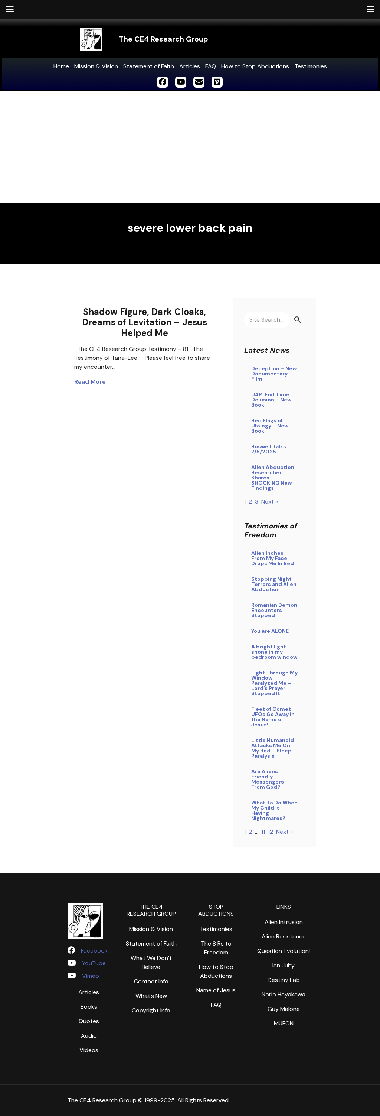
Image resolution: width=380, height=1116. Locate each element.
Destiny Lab (284, 980)
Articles (189, 66)
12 (270, 832)
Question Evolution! (283, 951)
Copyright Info (151, 1010)
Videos (88, 1050)
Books (89, 1007)
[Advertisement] (190, 147)
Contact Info (151, 981)
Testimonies (310, 66)
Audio (89, 1035)
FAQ (210, 66)
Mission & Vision (96, 66)
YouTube (94, 963)
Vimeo (90, 976)
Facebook (94, 950)
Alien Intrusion (284, 922)
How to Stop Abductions (255, 66)
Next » (269, 501)
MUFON (284, 1023)
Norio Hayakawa (283, 994)
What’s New (151, 996)
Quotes (89, 1021)
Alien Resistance (284, 936)
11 (263, 832)
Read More (90, 381)
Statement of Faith (148, 66)
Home (61, 66)
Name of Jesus (216, 990)
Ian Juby (283, 965)
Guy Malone (284, 1009)
